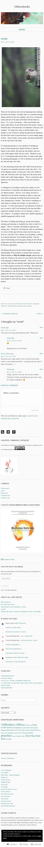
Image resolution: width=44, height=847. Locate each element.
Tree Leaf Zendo (5, 796)
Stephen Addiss (20, 736)
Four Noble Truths (19, 730)
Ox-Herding (24, 733)
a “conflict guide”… (16, 627)
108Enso (20, 724)
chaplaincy (18, 727)
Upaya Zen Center (6, 801)
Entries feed (4, 493)
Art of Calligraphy (6, 770)
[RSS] (2, 432)
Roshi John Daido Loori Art (9, 789)
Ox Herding (4, 787)
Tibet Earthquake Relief (7, 676)
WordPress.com (5, 498)
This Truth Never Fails (7, 794)
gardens (27, 730)
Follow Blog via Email (12, 567)
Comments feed (5, 495)
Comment (35, 410)
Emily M (8, 649)
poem (30, 732)
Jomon (3, 327)
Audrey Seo (28, 725)
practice (6, 735)
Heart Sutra (34, 730)
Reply (41, 327)
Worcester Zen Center (7, 803)
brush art (10, 727)
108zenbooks (22, 6)
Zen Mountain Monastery (8, 806)
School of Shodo (5, 791)
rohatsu (14, 736)
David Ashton (5, 353)
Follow (5, 584)
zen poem (8, 739)
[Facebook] (13, 432)
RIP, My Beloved (6, 602)
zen (3, 738)
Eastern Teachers (28, 304)
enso (8, 730)
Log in (3, 491)
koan (15, 733)
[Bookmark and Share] (8, 559)
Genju (12, 42)
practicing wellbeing (6, 678)
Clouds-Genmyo (5, 780)
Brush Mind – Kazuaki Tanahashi (10, 775)
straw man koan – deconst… (19, 632)
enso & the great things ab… (19, 661)
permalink (29, 306)
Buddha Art (4, 777)
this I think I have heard (7, 604)
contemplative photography (30, 728)
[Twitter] (8, 432)
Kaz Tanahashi (9, 733)
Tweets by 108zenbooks (7, 758)
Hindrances (4, 306)
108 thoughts (18, 304)
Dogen (3, 730)
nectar (40, 313)
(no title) (3, 609)
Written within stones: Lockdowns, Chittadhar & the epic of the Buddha (21, 611)
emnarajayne (9, 657)
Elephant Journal (5, 782)
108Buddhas (8, 724)
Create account (5, 488)
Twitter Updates (9, 753)
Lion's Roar (4, 784)
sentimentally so (15, 644)
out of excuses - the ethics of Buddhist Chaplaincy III (16, 680)
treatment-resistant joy (9, 313)
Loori (19, 733)
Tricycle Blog (4, 799)
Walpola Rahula (12, 306)
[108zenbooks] (22, 18)
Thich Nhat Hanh (32, 735)
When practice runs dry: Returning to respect (13, 607)
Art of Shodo (4, 772)
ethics (12, 730)
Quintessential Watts (6, 688)
